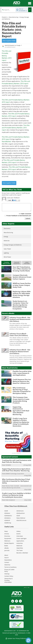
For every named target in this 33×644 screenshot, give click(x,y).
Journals (6, 550)
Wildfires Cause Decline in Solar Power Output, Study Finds (22, 285)
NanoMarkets (6, 141)
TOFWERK (8, 465)
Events (18, 534)
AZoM (6, 511)
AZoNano (7, 513)
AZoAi (18, 515)
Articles (6, 534)
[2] (6, 277)
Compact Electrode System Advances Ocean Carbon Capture (22, 277)
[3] (6, 285)
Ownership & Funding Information (8, 580)
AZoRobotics (8, 515)
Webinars (7, 541)
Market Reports (9, 543)
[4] (6, 293)
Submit (28, 218)
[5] (6, 303)
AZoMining (7, 523)
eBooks (6, 548)
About (6, 555)
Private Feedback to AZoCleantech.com (18, 215)
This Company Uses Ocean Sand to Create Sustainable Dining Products (21, 400)
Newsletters (8, 560)
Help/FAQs (19, 548)
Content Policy (8, 576)
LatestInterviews (27, 262)
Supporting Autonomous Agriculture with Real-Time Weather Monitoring (21, 410)
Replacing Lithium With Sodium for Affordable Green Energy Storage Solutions (22, 294)
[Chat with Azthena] (28, 640)
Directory (7, 536)
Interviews (19, 536)
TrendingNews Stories (6, 262)
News (6, 531)
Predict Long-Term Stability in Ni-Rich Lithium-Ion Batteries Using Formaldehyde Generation (21, 422)
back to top (27, 587)
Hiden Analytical (10, 500)
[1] (6, 269)
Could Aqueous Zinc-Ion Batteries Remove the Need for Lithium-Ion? (22, 381)
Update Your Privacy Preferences (17, 638)
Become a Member (22, 553)
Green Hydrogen (21, 538)
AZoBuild (7, 520)
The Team (19, 550)
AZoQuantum (20, 513)
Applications (20, 541)
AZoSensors (20, 511)
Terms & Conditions (10, 567)
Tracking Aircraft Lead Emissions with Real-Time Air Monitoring (16, 461)
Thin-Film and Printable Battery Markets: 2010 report (6, 55)
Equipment (7, 538)
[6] (6, 420)
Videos (18, 531)
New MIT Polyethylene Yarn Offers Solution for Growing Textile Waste (22, 269)
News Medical (20, 518)
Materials (19, 546)
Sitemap (6, 574)
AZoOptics (7, 518)
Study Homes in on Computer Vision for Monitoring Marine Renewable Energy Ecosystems (20, 305)
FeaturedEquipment (17, 262)
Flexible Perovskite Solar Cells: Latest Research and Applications (22, 373)
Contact (6, 562)
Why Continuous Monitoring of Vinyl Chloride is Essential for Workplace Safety (22, 390)
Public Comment (26, 214)
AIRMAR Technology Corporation (14, 473)
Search (6, 557)
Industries (19, 543)
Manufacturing (13, 17)
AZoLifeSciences (21, 520)
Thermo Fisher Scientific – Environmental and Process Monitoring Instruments (16, 487)
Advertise (7, 565)
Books (6, 546)
